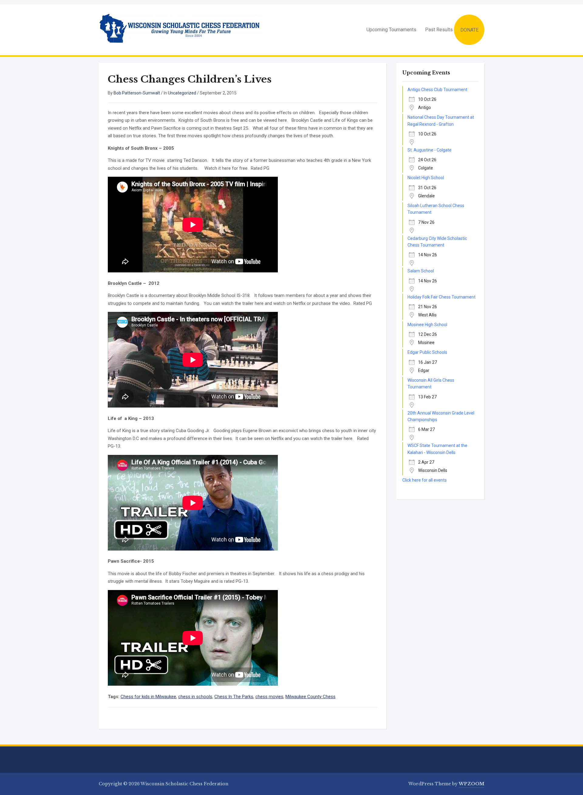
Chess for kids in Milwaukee (148, 696)
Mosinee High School (427, 324)
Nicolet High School (425, 177)
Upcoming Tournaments (391, 29)
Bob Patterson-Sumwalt (137, 92)
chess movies (269, 696)
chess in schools (195, 696)
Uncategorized (182, 92)
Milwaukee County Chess (310, 696)
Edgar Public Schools (427, 352)
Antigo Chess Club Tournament (437, 89)
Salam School (420, 270)
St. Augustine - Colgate (429, 150)
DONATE (469, 30)
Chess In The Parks (233, 696)
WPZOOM (471, 783)
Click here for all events (424, 480)
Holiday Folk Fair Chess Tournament (441, 297)
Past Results (439, 29)
